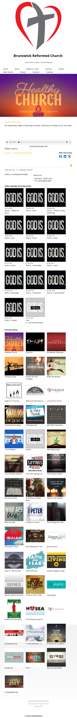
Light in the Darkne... (55, 498)
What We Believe (53, 377)
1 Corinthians (10, 449)
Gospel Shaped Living (55, 571)
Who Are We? (10, 522)
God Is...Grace (31, 238)
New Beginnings (53, 449)
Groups (23, 72)
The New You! (31, 425)
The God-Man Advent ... (14, 474)
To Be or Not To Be (34, 595)
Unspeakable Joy (11, 692)
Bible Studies (8, 72)
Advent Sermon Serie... (14, 619)
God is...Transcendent (55, 293)
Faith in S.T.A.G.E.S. (12, 401)
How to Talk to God (12, 571)
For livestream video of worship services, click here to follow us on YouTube (38, 125)
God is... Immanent (33, 293)
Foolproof (9, 668)
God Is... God (31, 210)
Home (5, 69)
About (17, 69)
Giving (61, 69)
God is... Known (11, 320)
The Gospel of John (54, 474)
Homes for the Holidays (32, 378)
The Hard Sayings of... (34, 474)
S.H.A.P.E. (29, 352)
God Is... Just (9, 238)
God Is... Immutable (33, 265)
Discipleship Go (11, 643)
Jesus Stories (52, 546)
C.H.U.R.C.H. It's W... (54, 401)
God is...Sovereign (12, 293)
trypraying (51, 595)
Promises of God (11, 546)
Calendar (49, 72)
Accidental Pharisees (55, 352)
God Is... (29, 449)
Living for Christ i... (33, 522)
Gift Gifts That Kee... (55, 425)
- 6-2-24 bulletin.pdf (42, 181)
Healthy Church (11, 352)
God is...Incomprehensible (34, 321)
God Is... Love (52, 265)
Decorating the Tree (34, 546)
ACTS (28, 668)
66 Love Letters (11, 498)
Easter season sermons (14, 595)
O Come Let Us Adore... (56, 643)
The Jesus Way (10, 377)
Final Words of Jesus (13, 425)
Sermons (48, 69)
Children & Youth (32, 69)
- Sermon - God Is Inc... (43, 178)
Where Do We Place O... (35, 401)
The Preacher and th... (34, 619)
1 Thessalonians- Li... (34, 643)
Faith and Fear (31, 571)
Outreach (35, 72)
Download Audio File (39, 146)
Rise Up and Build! (54, 668)
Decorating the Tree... (56, 522)
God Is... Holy (52, 238)
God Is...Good (10, 265)
